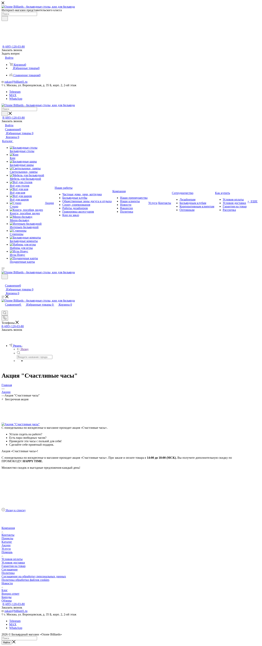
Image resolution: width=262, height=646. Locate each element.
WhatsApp (15, 98)
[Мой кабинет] (3, 281)
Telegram (15, 91)
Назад (24, 349)
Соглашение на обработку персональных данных (34, 576)
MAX (12, 95)
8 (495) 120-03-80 (13, 46)
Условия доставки (13, 562)
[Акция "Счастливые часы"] (21, 424)
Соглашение (10, 569)
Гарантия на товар (14, 566)
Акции (6, 545)
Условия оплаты (12, 559)
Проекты (7, 538)
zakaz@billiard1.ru (15, 81)
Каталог (7, 541)
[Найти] (5, 18)
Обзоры (7, 600)
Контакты (8, 535)
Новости (7, 583)
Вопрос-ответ (10, 593)
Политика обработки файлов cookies (25, 579)
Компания (8, 528)
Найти (6, 642)
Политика (8, 573)
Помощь (7, 552)
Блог (5, 590)
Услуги (6, 548)
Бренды (7, 597)
